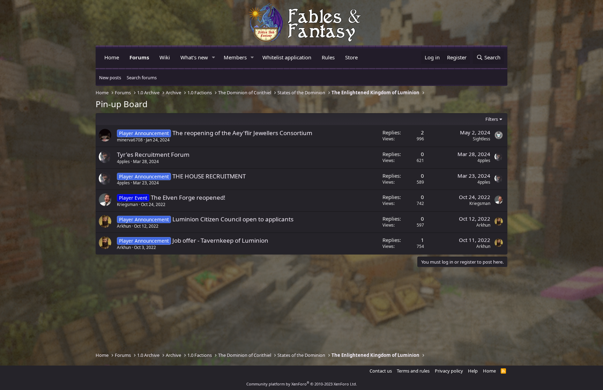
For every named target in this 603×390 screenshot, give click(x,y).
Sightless (481, 139)
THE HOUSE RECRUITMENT (209, 176)
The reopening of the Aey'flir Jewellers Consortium (242, 133)
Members (235, 57)
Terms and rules (413, 371)
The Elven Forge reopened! (188, 197)
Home (111, 57)
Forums (139, 57)
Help (473, 371)
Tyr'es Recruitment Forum (153, 154)
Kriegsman (127, 204)
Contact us (381, 371)
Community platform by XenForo (301, 384)
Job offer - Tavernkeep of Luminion (220, 240)
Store (351, 57)
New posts (110, 77)
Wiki (164, 57)
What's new (194, 57)
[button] (213, 57)
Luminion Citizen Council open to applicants (232, 219)
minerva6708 (130, 140)
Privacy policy (449, 371)
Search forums (142, 77)
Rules (328, 57)
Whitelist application (286, 57)
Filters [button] (491, 119)
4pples (123, 161)
